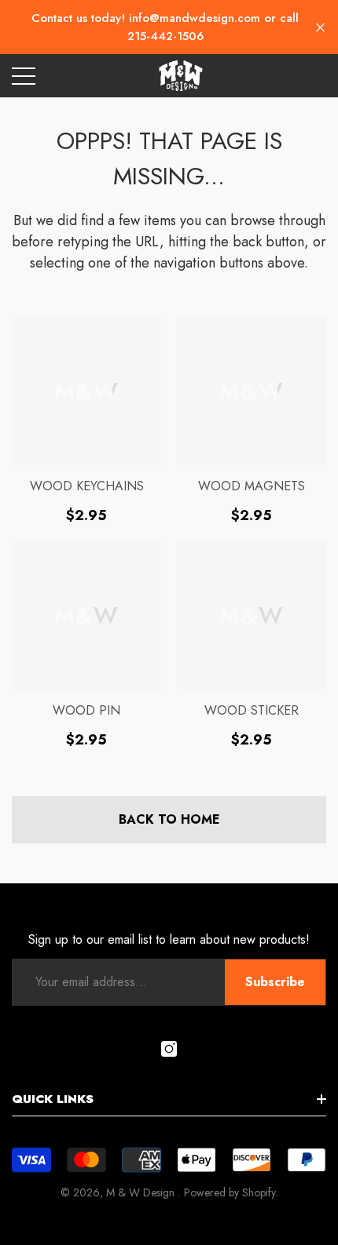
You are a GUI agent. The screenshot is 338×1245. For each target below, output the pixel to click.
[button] (320, 27)
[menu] (23, 76)
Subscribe (275, 982)
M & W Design (142, 1192)
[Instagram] (169, 1048)
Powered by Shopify (229, 1192)
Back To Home (169, 819)
